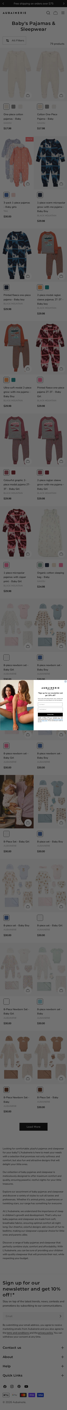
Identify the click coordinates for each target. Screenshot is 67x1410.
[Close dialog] (65, 681)
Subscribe (50, 714)
